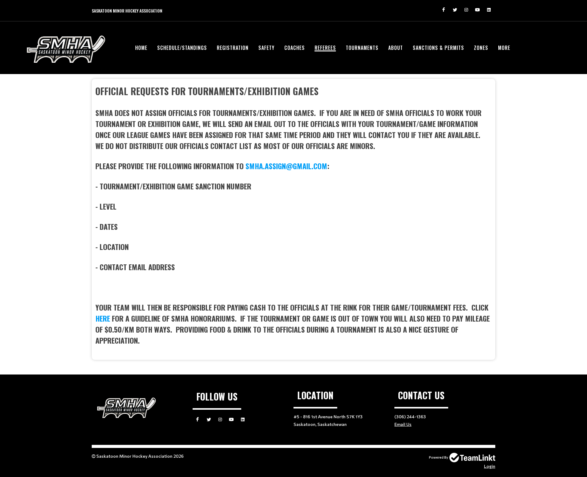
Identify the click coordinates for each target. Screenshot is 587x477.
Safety (266, 47)
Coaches (294, 47)
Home (141, 47)
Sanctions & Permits (438, 47)
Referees (325, 47)
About (395, 47)
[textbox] (293, 215)
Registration (233, 47)
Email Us (403, 424)
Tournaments (362, 47)
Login (489, 466)
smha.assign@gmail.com (286, 165)
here (102, 318)
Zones (481, 47)
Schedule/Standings (182, 47)
